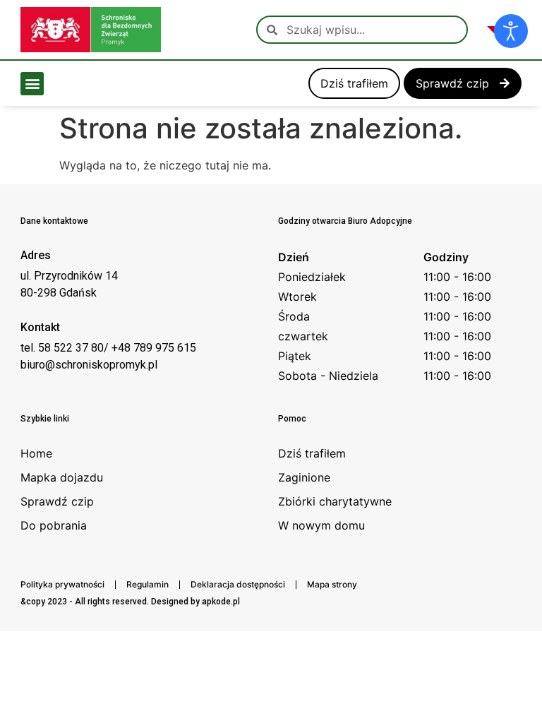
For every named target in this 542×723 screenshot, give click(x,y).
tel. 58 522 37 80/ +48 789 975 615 (108, 347)
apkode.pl (221, 602)
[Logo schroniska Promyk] (90, 29)
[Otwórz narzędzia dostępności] (511, 31)
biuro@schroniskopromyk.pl (88, 364)
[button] (32, 83)
